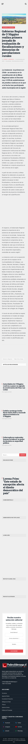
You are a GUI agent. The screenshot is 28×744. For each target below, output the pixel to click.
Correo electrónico (14, 638)
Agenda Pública (5, 696)
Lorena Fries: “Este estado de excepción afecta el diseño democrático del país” (13, 486)
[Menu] (3, 4)
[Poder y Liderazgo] (14, 4)
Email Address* (14, 632)
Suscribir (21, 740)
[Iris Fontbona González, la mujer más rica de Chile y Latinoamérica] (20, 543)
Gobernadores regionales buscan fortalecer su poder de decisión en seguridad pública (13, 440)
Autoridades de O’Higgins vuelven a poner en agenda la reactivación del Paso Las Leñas (14, 387)
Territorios (4, 693)
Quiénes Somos (6, 707)
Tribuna (4, 704)
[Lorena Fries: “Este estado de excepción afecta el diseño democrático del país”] (14, 469)
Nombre (14, 644)
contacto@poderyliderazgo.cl (9, 681)
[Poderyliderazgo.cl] (14, 669)
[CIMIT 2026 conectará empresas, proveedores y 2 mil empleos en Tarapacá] (8, 569)
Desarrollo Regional (8, 27)
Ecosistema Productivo (7, 699)
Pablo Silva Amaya (18, 359)
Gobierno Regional (7, 359)
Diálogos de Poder (6, 701)
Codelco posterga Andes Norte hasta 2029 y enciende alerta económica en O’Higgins (14, 413)
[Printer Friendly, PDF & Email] (6, 354)
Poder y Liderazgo (9, 59)
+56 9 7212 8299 (6, 683)
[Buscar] (25, 4)
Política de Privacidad (7, 710)
